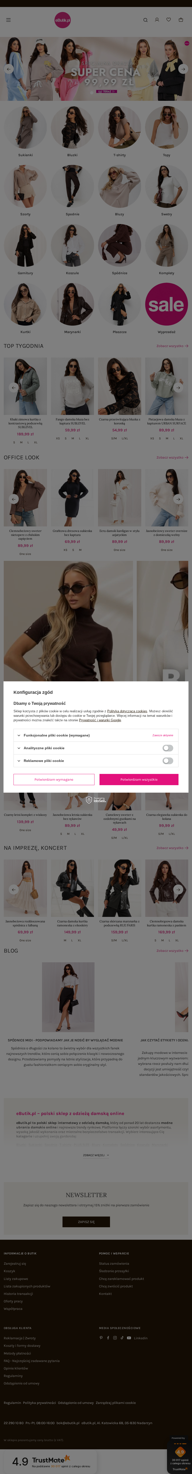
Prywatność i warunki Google (100, 720)
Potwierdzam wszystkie (139, 779)
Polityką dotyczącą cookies (127, 711)
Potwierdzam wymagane (53, 779)
